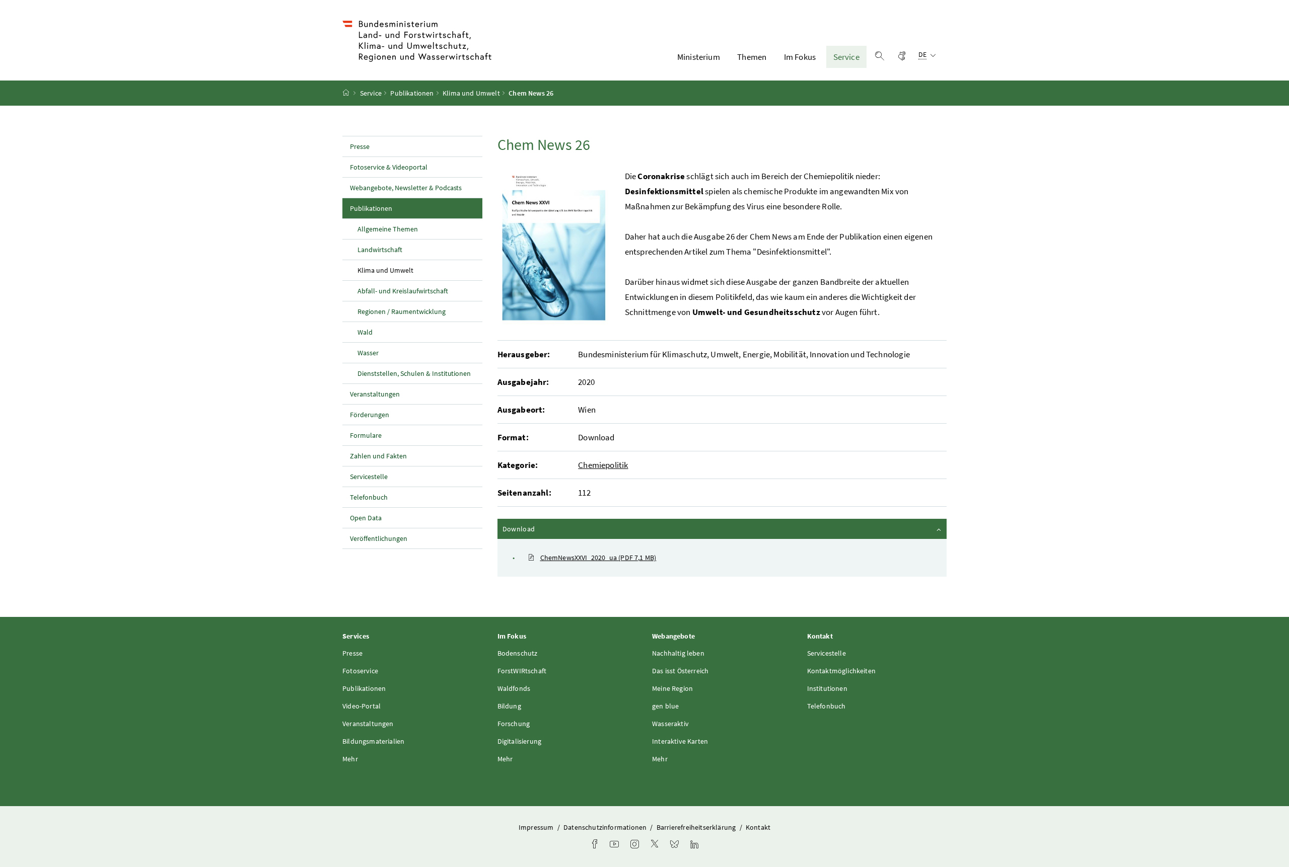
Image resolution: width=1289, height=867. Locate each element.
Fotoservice (360, 670)
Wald (365, 332)
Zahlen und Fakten (378, 455)
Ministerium (698, 56)
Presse (360, 146)
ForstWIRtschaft (522, 670)
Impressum (537, 827)
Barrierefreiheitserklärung (697, 827)
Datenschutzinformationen (605, 827)
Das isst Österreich (680, 670)
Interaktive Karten (680, 741)
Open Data (366, 517)
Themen (751, 56)
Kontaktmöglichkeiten (841, 670)
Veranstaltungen (375, 394)
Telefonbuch (369, 497)
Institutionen (827, 688)
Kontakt (758, 827)
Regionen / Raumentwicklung (401, 311)
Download (546, 528)
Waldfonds (514, 688)
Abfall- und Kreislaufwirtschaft (402, 290)
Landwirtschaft (379, 249)
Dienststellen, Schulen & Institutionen (414, 373)
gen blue (665, 706)
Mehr (350, 758)
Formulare (366, 435)
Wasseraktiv (670, 723)
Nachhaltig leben (678, 653)
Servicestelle (369, 476)
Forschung (513, 723)
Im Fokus (800, 56)
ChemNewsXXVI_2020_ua (598, 557)
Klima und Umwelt (471, 93)
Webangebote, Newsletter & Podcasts (406, 187)
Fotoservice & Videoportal (388, 167)
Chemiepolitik (603, 464)
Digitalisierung (519, 741)
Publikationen (412, 93)
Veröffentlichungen (378, 538)
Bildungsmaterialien (373, 741)
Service (846, 56)
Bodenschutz (517, 653)
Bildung (509, 706)
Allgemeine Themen (387, 228)
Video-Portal (361, 706)
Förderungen (369, 414)
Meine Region (672, 688)
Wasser (368, 352)
